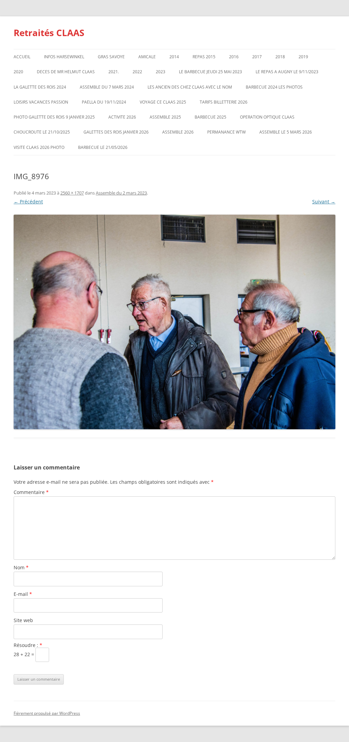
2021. (113, 72)
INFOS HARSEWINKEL (64, 57)
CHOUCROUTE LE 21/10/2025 (42, 132)
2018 (280, 57)
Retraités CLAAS (49, 33)
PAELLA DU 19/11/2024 (104, 102)
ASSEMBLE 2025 (165, 117)
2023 (160, 72)
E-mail (23, 594)
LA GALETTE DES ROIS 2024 (40, 87)
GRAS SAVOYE (111, 57)
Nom (21, 567)
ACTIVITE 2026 (122, 117)
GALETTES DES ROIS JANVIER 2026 (116, 132)
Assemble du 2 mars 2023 (121, 193)
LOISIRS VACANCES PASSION (41, 102)
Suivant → (323, 201)
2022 (137, 72)
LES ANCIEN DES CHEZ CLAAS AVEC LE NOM (190, 87)
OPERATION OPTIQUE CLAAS (267, 117)
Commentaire (31, 492)
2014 (174, 57)
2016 (234, 57)
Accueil (22, 57)
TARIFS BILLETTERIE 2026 (223, 102)
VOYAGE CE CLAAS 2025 (163, 102)
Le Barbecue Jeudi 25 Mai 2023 (210, 72)
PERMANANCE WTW (226, 132)
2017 (257, 57)
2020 (18, 72)
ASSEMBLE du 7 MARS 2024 (107, 87)
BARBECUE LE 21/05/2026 (102, 147)
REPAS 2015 (204, 57)
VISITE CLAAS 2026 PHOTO (39, 147)
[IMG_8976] (174, 322)
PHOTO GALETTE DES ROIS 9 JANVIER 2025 (54, 117)
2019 (303, 57)
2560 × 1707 (72, 193)
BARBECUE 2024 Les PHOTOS (274, 87)
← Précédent (28, 201)
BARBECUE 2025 (210, 117)
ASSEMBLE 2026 (178, 132)
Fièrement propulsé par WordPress (47, 713)
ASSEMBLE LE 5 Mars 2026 (285, 132)
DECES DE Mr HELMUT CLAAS (66, 72)
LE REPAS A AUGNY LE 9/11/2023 (287, 72)
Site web (23, 620)
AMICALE (147, 57)
